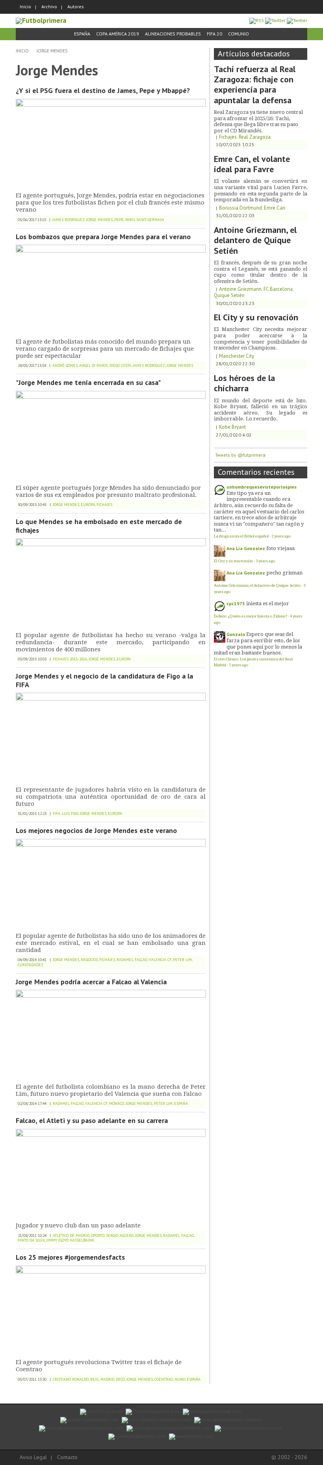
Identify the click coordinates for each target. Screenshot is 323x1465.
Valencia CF (160, 959)
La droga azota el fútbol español (241, 536)
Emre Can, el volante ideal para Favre (252, 164)
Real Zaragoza (255, 137)
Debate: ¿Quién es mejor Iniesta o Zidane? (250, 616)
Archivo (49, 6)
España (82, 34)
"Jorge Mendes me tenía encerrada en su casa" (88, 382)
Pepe (119, 219)
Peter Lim (182, 959)
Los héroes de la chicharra (244, 383)
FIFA (56, 813)
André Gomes (65, 365)
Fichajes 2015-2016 (70, 659)
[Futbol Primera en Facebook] (275, 20)
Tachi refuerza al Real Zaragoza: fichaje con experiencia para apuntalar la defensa (254, 84)
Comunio (238, 34)
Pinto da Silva (31, 1240)
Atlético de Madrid (71, 1235)
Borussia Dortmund (240, 208)
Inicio (25, 6)
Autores (75, 6)
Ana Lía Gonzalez (245, 548)
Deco (120, 1379)
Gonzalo (235, 634)
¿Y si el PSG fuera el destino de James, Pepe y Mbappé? (103, 90)
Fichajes (104, 504)
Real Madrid (102, 1379)
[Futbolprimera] (41, 20)
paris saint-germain (144, 219)
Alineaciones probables (173, 34)
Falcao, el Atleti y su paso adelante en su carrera (92, 1120)
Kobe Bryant (232, 427)
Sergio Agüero (120, 1235)
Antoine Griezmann (240, 289)
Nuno (179, 1379)
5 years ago (238, 665)
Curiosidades (30, 964)
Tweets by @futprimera (240, 455)
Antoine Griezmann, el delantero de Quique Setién (255, 240)
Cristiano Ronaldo (71, 1379)
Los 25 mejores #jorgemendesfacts (70, 1257)
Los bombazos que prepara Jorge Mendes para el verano (103, 236)
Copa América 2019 (117, 34)
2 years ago (281, 536)
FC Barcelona (278, 289)
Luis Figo (70, 813)
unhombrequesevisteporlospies (261, 487)
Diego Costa (120, 365)
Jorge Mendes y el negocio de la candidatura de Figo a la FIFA (104, 680)
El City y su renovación (256, 317)
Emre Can (274, 208)
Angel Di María (93, 365)
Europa (88, 504)
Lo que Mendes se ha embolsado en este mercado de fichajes (99, 526)
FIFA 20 (214, 34)
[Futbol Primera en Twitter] (297, 20)
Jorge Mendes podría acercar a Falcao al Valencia (91, 981)
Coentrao (163, 1379)
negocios (89, 959)
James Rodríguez (68, 219)
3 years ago (265, 561)
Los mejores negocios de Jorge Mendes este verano (96, 830)
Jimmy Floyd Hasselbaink (70, 1240)
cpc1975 (235, 603)
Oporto (97, 1235)
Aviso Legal (33, 1457)
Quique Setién (229, 295)
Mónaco (116, 1103)
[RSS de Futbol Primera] (256, 20)
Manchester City (236, 356)
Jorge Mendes (52, 51)
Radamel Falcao (132, 959)
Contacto (67, 1457)
